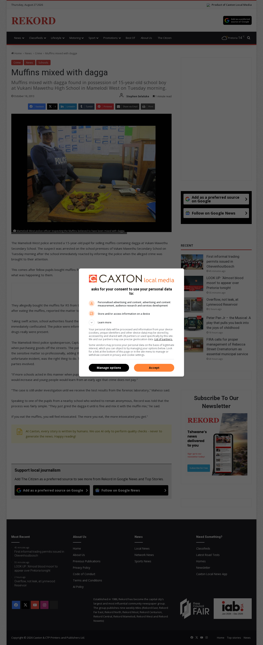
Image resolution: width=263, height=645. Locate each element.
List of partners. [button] (163, 339)
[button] (131, 322)
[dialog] (131, 322)
